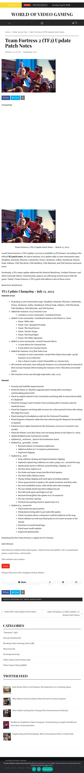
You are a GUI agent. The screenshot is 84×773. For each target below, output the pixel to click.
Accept (5, 566)
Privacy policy (47, 769)
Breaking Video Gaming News (16, 643)
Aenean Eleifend (10, 638)
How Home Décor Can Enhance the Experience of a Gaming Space (47, 5)
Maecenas (7, 649)
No (39, 769)
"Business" (8, 632)
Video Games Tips (17, 599)
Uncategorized (9, 654)
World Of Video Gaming (42, 14)
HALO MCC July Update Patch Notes (20, 612)
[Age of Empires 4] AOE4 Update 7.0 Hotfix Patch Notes (63, 613)
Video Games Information (14, 660)
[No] (81, 768)
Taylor (35, 52)
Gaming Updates (35, 599)
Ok (34, 769)
